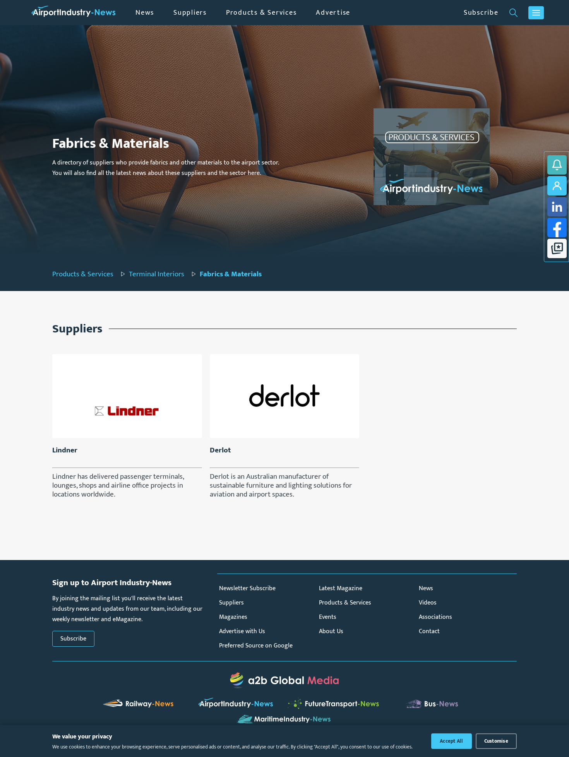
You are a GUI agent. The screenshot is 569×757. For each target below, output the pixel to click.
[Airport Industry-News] (73, 12)
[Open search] (513, 12)
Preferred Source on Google (256, 646)
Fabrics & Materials (231, 274)
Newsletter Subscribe (247, 588)
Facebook (557, 227)
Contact (429, 631)
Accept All (451, 741)
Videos (428, 603)
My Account (557, 185)
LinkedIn (557, 206)
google (557, 248)
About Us (331, 631)
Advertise (333, 12)
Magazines (233, 617)
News (144, 12)
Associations (435, 617)
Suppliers (190, 12)
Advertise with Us (242, 631)
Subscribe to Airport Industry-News (557, 165)
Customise (496, 741)
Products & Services (261, 12)
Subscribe (481, 12)
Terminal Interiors (156, 274)
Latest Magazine (340, 588)
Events (327, 617)
